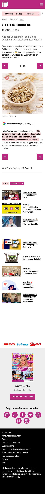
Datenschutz (7, 439)
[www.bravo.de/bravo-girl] (5, 4)
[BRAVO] (9, 344)
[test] (38, 415)
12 (31, 168)
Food (22, 19)
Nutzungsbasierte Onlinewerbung (16, 449)
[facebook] (23, 415)
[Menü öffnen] (41, 4)
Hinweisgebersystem (10, 456)
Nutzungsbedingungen (11, 436)
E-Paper (5, 459)
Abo (3, 463)
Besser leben (17, 183)
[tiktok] (15, 415)
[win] (27, 421)
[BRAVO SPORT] (36, 344)
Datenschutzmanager (11, 442)
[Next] (41, 13)
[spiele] (19, 421)
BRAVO (4, 19)
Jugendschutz (8, 446)
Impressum (6, 432)
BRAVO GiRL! (13, 19)
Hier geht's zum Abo (22, 396)
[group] (21, 13)
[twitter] (30, 415)
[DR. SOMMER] (23, 344)
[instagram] (7, 415)
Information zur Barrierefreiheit (15, 452)
